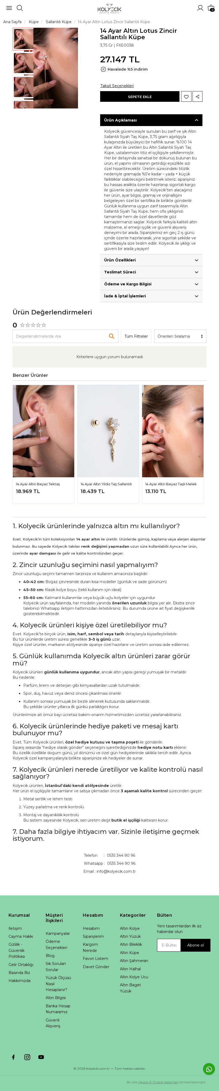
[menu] (9, 8)
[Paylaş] (197, 96)
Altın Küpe (129, 952)
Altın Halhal (130, 969)
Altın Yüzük (130, 936)
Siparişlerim (93, 936)
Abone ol (195, 945)
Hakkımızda (19, 980)
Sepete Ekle (140, 97)
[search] (20, 8)
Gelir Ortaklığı (21, 964)
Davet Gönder (96, 966)
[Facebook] (13, 1057)
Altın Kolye (130, 928)
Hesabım (91, 928)
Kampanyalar (58, 933)
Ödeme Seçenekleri (56, 944)
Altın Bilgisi (56, 997)
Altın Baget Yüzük (130, 988)
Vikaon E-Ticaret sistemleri (158, 1082)
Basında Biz (19, 972)
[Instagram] (27, 1057)
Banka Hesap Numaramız (58, 1009)
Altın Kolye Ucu (134, 977)
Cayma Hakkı (21, 936)
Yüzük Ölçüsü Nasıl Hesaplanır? (58, 983)
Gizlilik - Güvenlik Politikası (17, 950)
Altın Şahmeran (134, 960)
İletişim (15, 928)
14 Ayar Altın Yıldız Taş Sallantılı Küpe (106, 484)
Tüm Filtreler (136, 336)
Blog (50, 955)
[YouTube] (41, 1057)
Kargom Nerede (90, 947)
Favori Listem (95, 958)
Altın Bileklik (131, 944)
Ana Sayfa (12, 21)
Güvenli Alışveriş (53, 1023)
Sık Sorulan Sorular (56, 966)
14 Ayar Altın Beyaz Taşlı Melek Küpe (171, 484)
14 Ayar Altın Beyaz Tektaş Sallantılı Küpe (38, 484)
